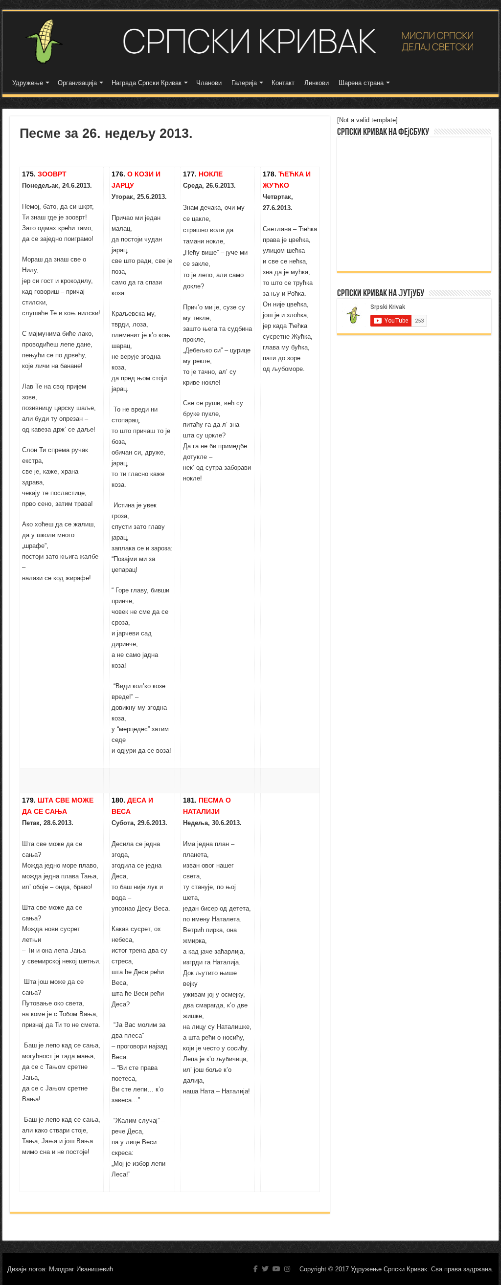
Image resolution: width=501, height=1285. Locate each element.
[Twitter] (265, 1269)
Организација (77, 83)
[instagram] (287, 1269)
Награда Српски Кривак (147, 83)
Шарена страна (361, 83)
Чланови (209, 83)
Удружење (27, 83)
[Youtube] (276, 1269)
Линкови (316, 83)
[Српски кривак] (250, 41)
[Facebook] (255, 1269)
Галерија (244, 83)
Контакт (283, 83)
